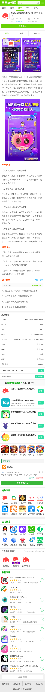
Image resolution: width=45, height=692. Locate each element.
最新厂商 (39, 684)
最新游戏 (5, 684)
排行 (28, 8)
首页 (4, 8)
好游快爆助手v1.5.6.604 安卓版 (23, 412)
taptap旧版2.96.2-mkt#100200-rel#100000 (23, 400)
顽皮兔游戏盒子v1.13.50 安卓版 (23, 423)
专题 (36, 8)
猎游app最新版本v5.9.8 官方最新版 (23, 389)
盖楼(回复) (39, 478)
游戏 (12, 8)
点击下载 (22, 26)
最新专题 (28, 684)
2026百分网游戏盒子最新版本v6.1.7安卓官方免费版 (23, 435)
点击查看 (40, 344)
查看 (40, 391)
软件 (20, 8)
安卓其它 (19, 21)
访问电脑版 (27, 689)
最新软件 (16, 684)
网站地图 (16, 689)
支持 (32, 478)
